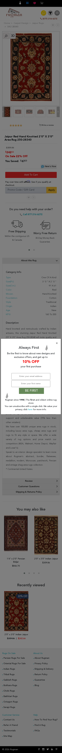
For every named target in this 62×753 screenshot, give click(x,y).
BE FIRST (31, 390)
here (30, 409)
